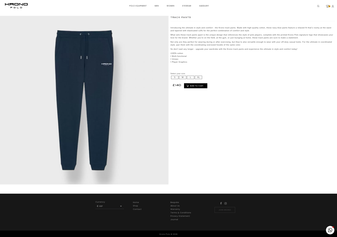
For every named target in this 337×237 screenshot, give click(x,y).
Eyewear (186, 5)
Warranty (175, 209)
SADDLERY (204, 5)
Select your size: (178, 74)
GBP (100, 206)
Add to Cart (196, 85)
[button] (330, 230)
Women (170, 5)
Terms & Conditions (180, 212)
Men (157, 5)
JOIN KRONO (225, 210)
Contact (137, 209)
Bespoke (174, 202)
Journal (174, 219)
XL (198, 77)
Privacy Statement (180, 216)
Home (136, 202)
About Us (175, 205)
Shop (135, 205)
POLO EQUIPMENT (138, 5)
